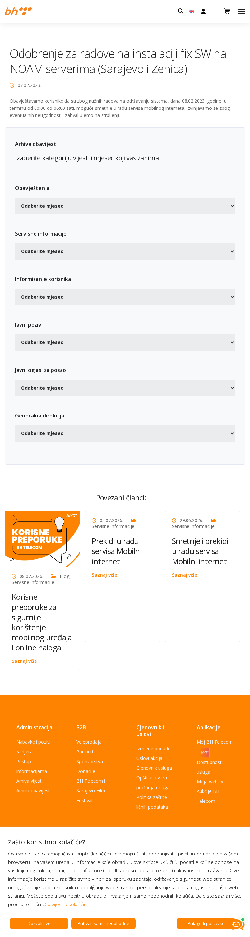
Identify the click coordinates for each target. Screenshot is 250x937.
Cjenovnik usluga (154, 768)
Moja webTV (210, 781)
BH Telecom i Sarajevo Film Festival (90, 790)
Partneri (84, 752)
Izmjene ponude (153, 748)
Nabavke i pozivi (33, 742)
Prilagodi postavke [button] (206, 923)
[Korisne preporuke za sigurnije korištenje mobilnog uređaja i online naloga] (42, 538)
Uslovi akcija (149, 758)
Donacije (85, 771)
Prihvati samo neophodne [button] (103, 923)
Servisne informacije (33, 582)
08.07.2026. (31, 576)
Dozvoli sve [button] (39, 923)
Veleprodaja (89, 742)
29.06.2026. (191, 520)
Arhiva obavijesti (33, 791)
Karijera (24, 752)
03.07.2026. (111, 520)
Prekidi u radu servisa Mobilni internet (117, 550)
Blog (64, 576)
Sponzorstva (89, 761)
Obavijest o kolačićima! (67, 904)
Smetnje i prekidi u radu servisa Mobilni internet (200, 550)
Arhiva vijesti (29, 781)
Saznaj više (24, 661)
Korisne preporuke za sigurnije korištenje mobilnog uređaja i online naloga (42, 622)
